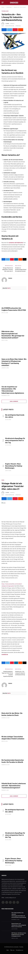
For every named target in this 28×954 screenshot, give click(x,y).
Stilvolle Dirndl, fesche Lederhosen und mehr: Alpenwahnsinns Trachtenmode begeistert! (14, 786)
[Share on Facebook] (4, 29)
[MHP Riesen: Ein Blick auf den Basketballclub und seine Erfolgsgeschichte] (6, 935)
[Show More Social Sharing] (24, 29)
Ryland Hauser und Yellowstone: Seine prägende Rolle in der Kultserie (19, 925)
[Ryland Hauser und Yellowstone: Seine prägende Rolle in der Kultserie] (6, 925)
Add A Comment (14, 401)
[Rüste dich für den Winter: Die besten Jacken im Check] (14, 704)
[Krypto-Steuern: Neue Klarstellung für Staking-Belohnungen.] (14, 455)
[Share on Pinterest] (15, 29)
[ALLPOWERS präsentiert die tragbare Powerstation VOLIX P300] (14, 299)
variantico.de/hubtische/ (16, 242)
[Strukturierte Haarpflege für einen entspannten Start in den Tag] (14, 429)
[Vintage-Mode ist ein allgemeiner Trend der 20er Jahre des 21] (14, 510)
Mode (3, 480)
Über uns (12, 950)
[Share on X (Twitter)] (9, 29)
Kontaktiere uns (19, 950)
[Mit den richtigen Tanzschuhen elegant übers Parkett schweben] (14, 727)
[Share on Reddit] (20, 29)
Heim (8, 950)
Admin (7, 23)
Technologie (5, 11)
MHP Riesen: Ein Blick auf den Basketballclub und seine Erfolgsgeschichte (19, 934)
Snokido (21, 947)
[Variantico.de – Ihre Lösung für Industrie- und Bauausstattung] (14, 41)
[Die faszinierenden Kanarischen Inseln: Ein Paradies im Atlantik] (14, 751)
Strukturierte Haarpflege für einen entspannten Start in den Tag (15, 440)
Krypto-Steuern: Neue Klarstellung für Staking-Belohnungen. (14, 466)
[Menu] (3, 2)
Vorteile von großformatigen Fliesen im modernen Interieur (20, 269)
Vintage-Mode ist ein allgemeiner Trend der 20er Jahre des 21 (7, 269)
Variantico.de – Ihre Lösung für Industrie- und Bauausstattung (20, 673)
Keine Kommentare (9, 25)
